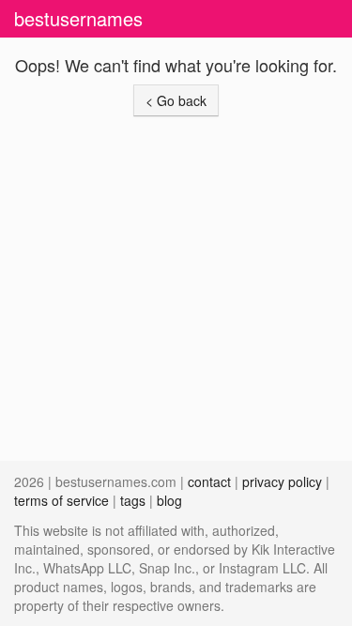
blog (169, 500)
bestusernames (78, 18)
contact (209, 481)
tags (132, 500)
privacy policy (282, 481)
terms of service (61, 500)
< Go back (176, 100)
